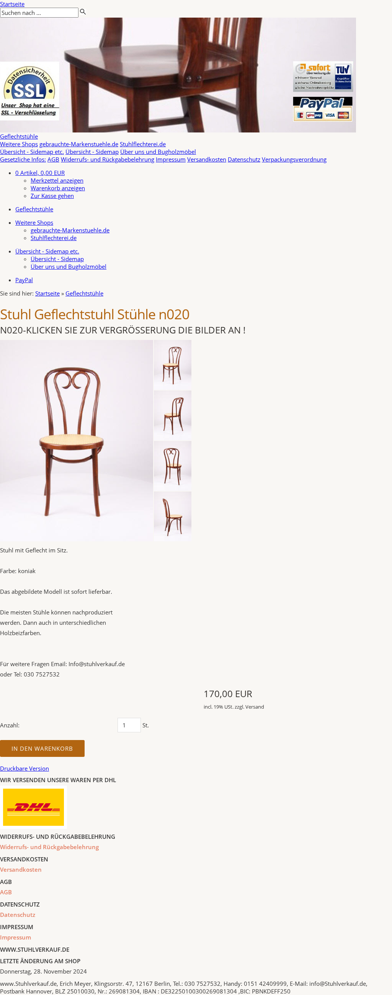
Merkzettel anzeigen (57, 180)
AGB (53, 159)
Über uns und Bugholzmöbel (158, 151)
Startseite (12, 4)
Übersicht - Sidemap (92, 151)
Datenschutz (244, 159)
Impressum (171, 159)
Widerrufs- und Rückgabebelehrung (107, 159)
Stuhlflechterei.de (143, 144)
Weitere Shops (19, 144)
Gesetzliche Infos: (23, 159)
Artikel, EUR (40, 172)
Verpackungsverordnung (294, 159)
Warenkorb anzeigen (58, 188)
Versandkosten (206, 159)
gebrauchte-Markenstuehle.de (78, 144)
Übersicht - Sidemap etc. (32, 151)
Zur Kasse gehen (52, 195)
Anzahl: (10, 725)
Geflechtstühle (19, 136)
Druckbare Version (24, 768)
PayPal (24, 280)
